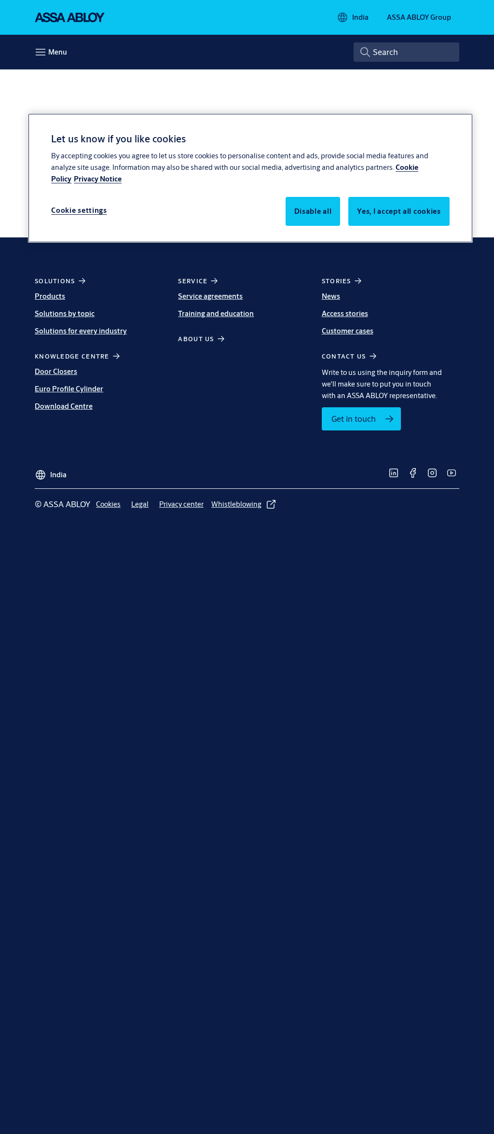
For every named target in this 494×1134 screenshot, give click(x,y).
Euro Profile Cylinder (69, 388)
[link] (361, 418)
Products (50, 296)
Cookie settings (79, 210)
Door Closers (56, 371)
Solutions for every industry (81, 330)
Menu (57, 51)
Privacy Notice (98, 178)
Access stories (345, 313)
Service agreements (210, 296)
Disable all (313, 211)
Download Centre (64, 406)
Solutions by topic (65, 313)
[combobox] (406, 52)
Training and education (216, 313)
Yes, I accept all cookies (399, 211)
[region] (250, 178)
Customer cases (347, 330)
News (331, 296)
